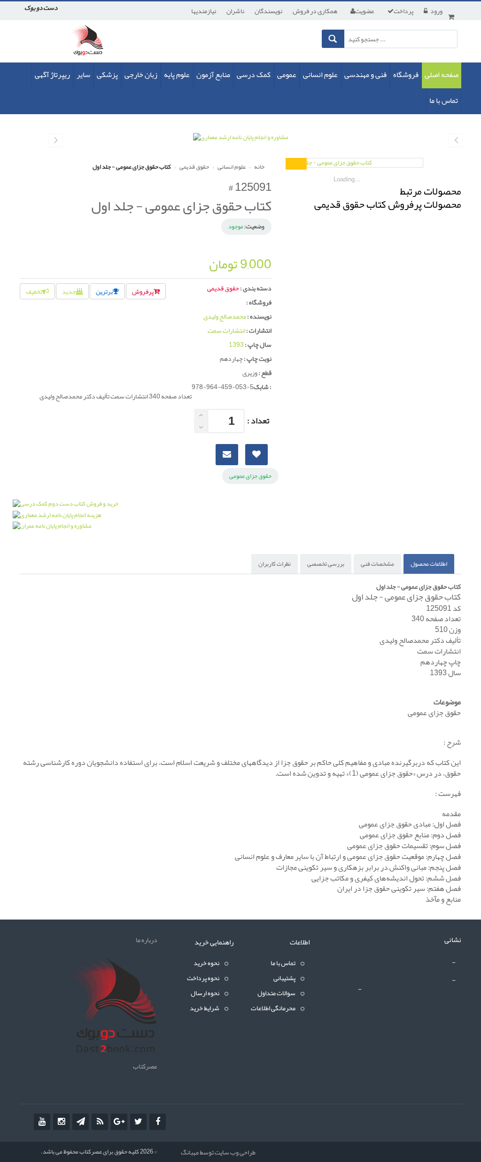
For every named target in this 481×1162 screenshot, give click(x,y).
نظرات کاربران (274, 564)
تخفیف (34, 291)
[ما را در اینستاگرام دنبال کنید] (61, 1122)
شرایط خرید (204, 1007)
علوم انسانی (231, 167)
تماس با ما (283, 962)
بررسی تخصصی (325, 564)
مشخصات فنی (377, 564)
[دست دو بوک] (89, 43)
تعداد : (258, 420)
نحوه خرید (206, 962)
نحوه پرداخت (203, 977)
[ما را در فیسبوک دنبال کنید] (157, 1122)
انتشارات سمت (226, 330)
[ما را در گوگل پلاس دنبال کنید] (119, 1122)
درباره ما (146, 939)
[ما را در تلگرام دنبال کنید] (80, 1122)
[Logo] (110, 1007)
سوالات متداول (276, 992)
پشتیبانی (284, 977)
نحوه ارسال (205, 992)
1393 (236, 344)
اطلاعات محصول (429, 564)
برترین (104, 291)
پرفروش (143, 291)
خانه (258, 167)
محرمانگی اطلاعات (273, 1007)
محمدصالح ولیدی (224, 316)
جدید (69, 291)
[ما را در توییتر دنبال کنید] (138, 1122)
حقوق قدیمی (193, 167)
